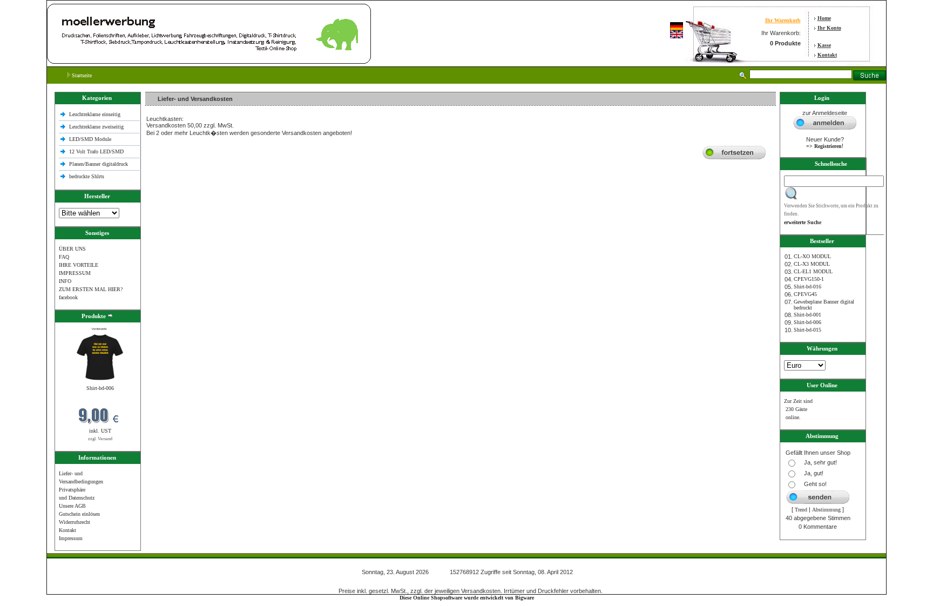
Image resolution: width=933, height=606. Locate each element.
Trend (801, 510)
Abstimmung (826, 510)
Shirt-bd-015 (807, 330)
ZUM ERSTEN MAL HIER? (91, 289)
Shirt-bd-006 (100, 388)
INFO (65, 281)
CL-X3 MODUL (812, 264)
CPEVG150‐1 (809, 279)
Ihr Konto (829, 28)
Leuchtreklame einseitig (95, 114)
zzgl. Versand (100, 438)
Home (824, 18)
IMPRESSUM (75, 273)
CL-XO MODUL (812, 256)
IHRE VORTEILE (78, 265)
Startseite (81, 75)
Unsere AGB (72, 506)
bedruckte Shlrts (86, 176)
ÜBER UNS (72, 249)
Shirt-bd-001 (807, 315)
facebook (68, 297)
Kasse (824, 45)
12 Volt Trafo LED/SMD (96, 151)
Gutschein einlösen (79, 514)
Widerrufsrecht (74, 522)
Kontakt (827, 55)
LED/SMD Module (90, 139)
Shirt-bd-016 (807, 286)
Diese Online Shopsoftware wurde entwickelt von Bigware (467, 598)
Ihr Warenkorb (783, 20)
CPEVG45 (805, 294)
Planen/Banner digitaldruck (98, 164)
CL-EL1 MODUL (813, 271)
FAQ (64, 257)
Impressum (71, 538)
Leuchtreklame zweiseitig (97, 127)
